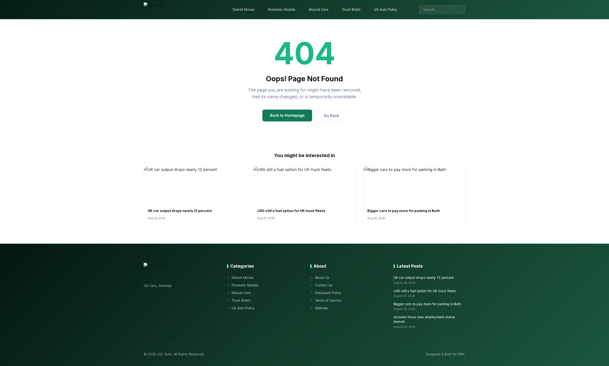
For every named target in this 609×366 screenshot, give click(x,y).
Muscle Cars (319, 9)
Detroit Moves (244, 9)
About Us (322, 277)
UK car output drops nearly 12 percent (180, 211)
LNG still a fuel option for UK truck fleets (291, 211)
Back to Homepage (287, 115)
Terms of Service (328, 300)
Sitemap (321, 308)
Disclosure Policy (328, 293)
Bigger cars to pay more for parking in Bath (403, 211)
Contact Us (323, 285)
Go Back (331, 115)
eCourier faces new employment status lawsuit (424, 319)
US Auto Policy (385, 9)
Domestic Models (281, 9)
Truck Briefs (351, 9)
